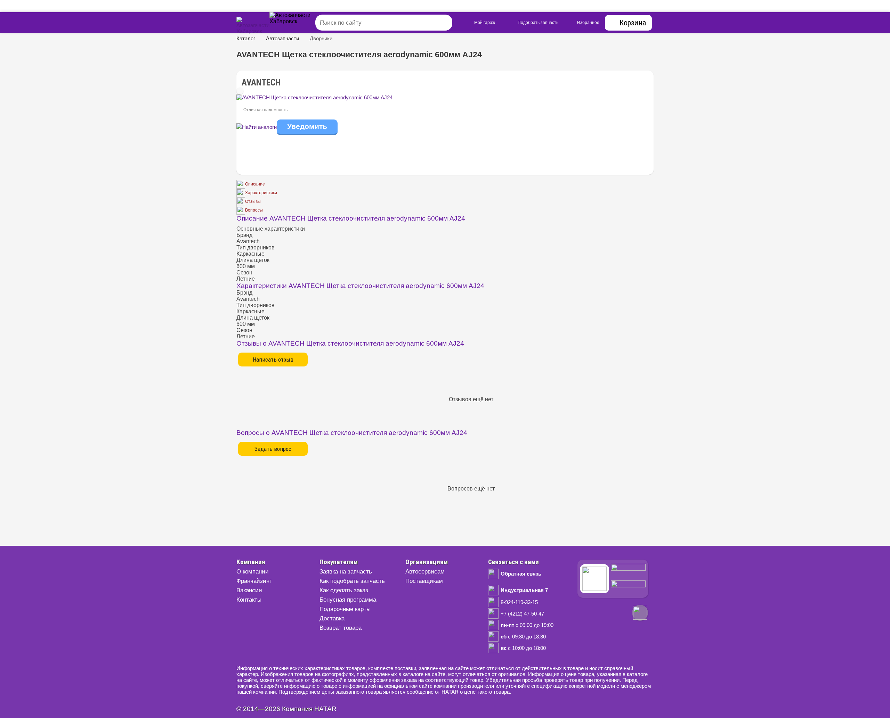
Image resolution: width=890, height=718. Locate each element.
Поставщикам (424, 581)
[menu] (299, 22)
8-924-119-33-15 (519, 602)
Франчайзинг (254, 581)
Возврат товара (340, 628)
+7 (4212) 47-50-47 (522, 614)
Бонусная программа (347, 599)
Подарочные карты (345, 609)
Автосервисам (425, 571)
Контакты (248, 599)
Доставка (332, 618)
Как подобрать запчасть (352, 581)
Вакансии (249, 590)
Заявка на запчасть (345, 571)
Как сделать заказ (343, 590)
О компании (252, 571)
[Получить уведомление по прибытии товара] (307, 127)
